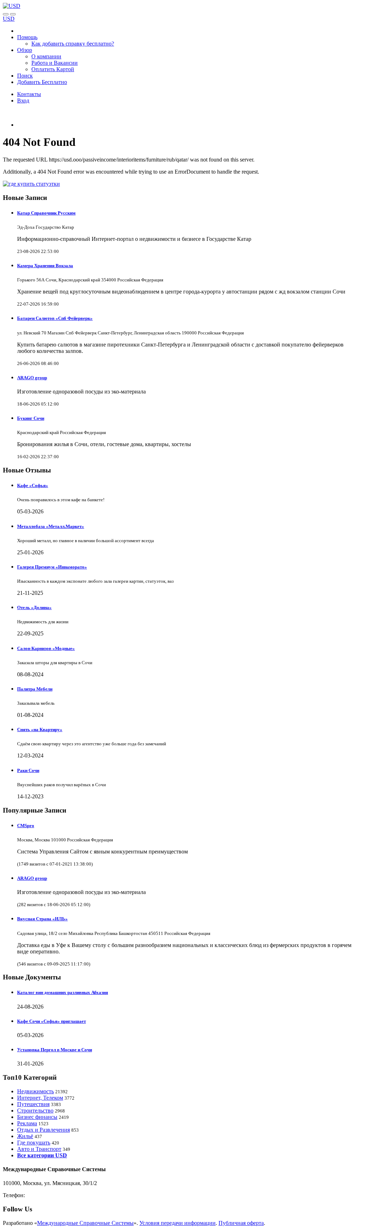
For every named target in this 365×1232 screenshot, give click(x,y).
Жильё (25, 1136)
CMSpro (25, 825)
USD (9, 19)
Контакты (29, 94)
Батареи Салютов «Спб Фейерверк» (55, 318)
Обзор (24, 50)
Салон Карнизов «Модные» (46, 648)
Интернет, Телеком (40, 1098)
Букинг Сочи (30, 418)
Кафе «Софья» (32, 485)
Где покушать (33, 1143)
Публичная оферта (241, 1223)
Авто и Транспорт (39, 1149)
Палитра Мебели (34, 689)
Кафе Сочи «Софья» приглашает (51, 1021)
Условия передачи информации (177, 1223)
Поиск (25, 76)
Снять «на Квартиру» (39, 729)
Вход (23, 100)
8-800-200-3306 (44, 1195)
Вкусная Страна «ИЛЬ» (42, 918)
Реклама (27, 1123)
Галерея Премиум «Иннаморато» (52, 567)
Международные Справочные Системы (85, 1223)
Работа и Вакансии (54, 63)
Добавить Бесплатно (42, 82)
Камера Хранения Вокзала (45, 265)
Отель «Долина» (34, 607)
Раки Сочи (28, 770)
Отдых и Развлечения (43, 1130)
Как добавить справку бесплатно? (72, 44)
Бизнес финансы (37, 1117)
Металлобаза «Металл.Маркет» (50, 526)
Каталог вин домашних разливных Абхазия (62, 992)
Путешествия (33, 1104)
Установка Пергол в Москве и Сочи (54, 1049)
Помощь (27, 37)
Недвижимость (35, 1091)
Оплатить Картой (52, 69)
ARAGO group (32, 377)
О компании (46, 56)
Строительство (35, 1110)
